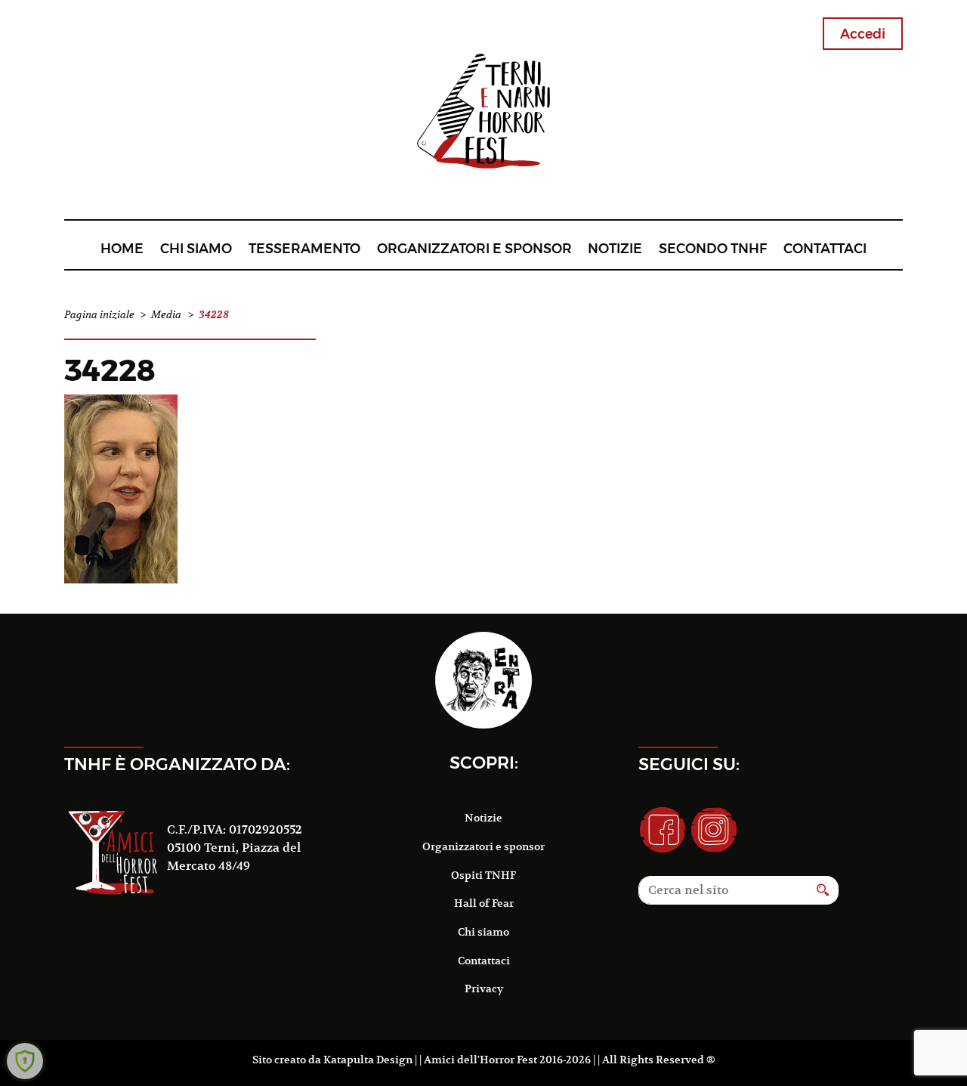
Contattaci (825, 248)
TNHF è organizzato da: (177, 764)
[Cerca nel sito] (823, 890)
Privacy (484, 988)
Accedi (862, 34)
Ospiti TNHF (483, 875)
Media (166, 314)
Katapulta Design (367, 1059)
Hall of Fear (484, 903)
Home (122, 248)
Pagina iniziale (99, 314)
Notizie (615, 248)
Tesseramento (304, 248)
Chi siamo (196, 248)
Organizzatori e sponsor (474, 248)
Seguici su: (689, 764)
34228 (110, 369)
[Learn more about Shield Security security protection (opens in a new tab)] (25, 1061)
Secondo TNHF (713, 248)
